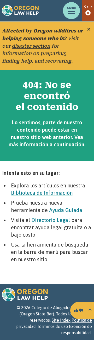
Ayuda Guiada (65, 210)
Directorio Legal (50, 220)
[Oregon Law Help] (20, 10)
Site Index (61, 320)
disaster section (31, 46)
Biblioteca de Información (42, 193)
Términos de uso (52, 326)
